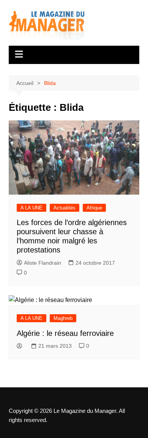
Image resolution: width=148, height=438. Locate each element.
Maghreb (63, 318)
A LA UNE (31, 208)
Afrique (94, 208)
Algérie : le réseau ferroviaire (65, 333)
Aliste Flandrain (42, 263)
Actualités (65, 208)
